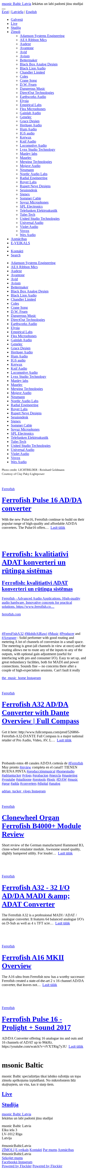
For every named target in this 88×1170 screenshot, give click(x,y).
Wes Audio (28, 235)
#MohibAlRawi (36, 634)
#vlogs (27, 775)
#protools (39, 779)
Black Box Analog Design (39, 64)
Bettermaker (28, 60)
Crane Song (28, 80)
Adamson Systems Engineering (42, 36)
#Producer (67, 634)
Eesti (5, 12)
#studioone (24, 779)
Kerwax (25, 137)
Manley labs (28, 154)
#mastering (69, 775)
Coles (24, 76)
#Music (53, 634)
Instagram (34, 678)
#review (25, 767)
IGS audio (27, 133)
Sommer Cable (30, 198)
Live (14, 24)
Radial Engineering (33, 178)
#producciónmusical (41, 771)
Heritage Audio (31, 125)
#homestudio (65, 771)
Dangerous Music (32, 89)
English (31, 12)
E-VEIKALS (20, 243)
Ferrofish (8, 489)
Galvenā (17, 19)
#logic (51, 779)
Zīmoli (15, 32)
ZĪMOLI (8, 1150)
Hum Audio (28, 129)
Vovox (24, 231)
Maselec (26, 158)
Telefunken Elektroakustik (38, 210)
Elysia (24, 101)
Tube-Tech (27, 214)
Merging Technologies (36, 162)
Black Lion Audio (33, 68)
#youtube (8, 779)
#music (73, 779)
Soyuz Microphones (34, 202)
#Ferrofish (75, 763)
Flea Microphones (33, 109)
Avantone (27, 48)
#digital (42, 783)
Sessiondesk (28, 190)
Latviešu (17, 12)
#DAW (61, 779)
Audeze (25, 44)
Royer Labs (28, 182)
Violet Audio (29, 227)
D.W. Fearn (28, 84)
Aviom (25, 56)
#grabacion (40, 775)
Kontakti (17, 251)
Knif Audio (28, 141)
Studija (16, 28)
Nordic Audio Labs (33, 174)
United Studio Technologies (40, 219)
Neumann (27, 170)
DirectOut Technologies (37, 93)
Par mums (50, 1150)
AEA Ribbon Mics (33, 40)
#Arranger (9, 638)
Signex (25, 194)
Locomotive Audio (33, 145)
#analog (54, 783)
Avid (23, 52)
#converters (28, 783)
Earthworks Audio (33, 97)
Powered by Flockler (17, 1166)
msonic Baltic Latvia (16, 4)
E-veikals (22, 1150)
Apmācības (19, 239)
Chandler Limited (32, 72)
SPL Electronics (31, 206)
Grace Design (29, 121)
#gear (6, 783)
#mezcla (55, 775)
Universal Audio (31, 223)
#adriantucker (11, 775)
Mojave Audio (30, 166)
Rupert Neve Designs (35, 186)
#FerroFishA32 (13, 634)
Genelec (26, 117)
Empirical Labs (31, 105)
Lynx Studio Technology (37, 149)
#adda (15, 783)
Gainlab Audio (30, 113)
